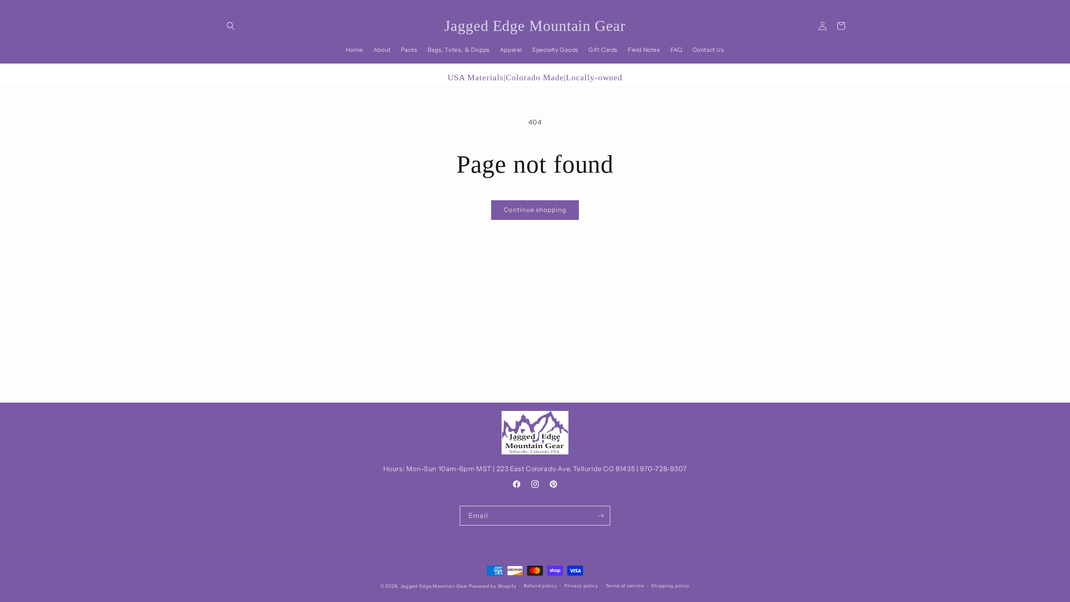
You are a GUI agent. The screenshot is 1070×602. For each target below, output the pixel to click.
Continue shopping (535, 210)
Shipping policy (670, 586)
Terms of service (625, 586)
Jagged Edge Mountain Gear (434, 586)
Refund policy (540, 586)
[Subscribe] (600, 515)
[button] (231, 26)
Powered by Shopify (493, 586)
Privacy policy (581, 586)
